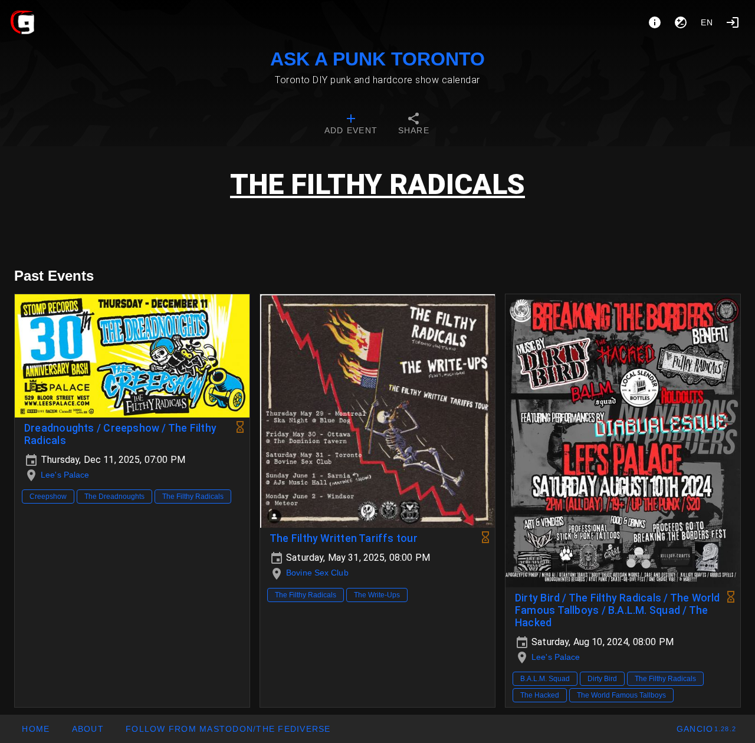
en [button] (707, 22)
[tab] (351, 125)
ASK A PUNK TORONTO (377, 59)
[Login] (733, 22)
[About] (655, 22)
